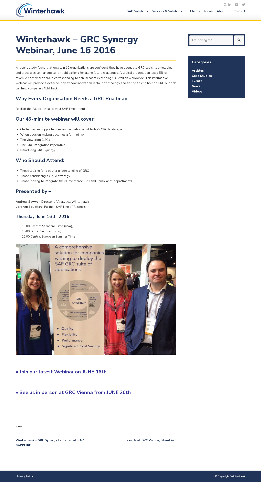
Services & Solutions (167, 11)
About (221, 11)
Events (197, 81)
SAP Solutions (137, 11)
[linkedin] (229, 5)
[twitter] (243, 5)
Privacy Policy (25, 476)
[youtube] (237, 5)
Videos (197, 91)
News (208, 11)
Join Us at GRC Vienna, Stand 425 (151, 440)
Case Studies (202, 76)
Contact (239, 11)
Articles (198, 71)
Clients (195, 11)
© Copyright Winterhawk (230, 476)
